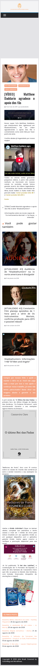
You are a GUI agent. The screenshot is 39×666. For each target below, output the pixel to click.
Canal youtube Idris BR (25, 193)
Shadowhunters (24, 85)
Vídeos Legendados (10, 89)
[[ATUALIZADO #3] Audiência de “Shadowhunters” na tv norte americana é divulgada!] (19, 233)
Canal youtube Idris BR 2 (15, 195)
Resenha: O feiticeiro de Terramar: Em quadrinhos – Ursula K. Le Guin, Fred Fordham (19, 637)
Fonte (6, 199)
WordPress (18, 661)
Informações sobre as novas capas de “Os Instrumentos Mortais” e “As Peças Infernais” (19, 215)
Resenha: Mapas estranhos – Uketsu (17, 631)
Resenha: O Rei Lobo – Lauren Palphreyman (19, 644)
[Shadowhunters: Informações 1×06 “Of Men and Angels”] (19, 334)
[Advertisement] (19, 38)
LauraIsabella (24, 107)
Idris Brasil (22, 659)
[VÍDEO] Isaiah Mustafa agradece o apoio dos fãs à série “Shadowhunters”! (21, 208)
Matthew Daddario (10, 85)
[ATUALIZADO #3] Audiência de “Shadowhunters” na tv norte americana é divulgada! (19, 272)
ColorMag (6, 661)
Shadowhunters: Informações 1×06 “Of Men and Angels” (19, 360)
